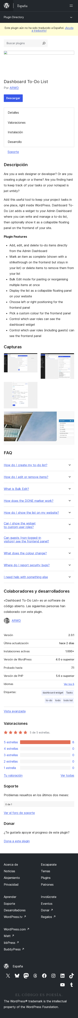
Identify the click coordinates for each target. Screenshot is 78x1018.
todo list (68, 700)
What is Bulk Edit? (16, 489)
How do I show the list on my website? (31, 512)
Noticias (9, 871)
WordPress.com (17, 929)
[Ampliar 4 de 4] (69, 416)
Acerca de (11, 864)
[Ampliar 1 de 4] (32, 358)
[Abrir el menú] (72, 5)
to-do (49, 700)
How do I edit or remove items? (26, 477)
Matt (9, 936)
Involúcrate (48, 897)
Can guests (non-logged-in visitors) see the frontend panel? (26, 539)
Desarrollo (15, 142)
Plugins (46, 878)
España (18, 966)
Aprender (10, 897)
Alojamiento (12, 878)
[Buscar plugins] (44, 43)
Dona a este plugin (17, 841)
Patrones (47, 884)
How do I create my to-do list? (25, 465)
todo (58, 700)
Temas (45, 871)
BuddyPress (14, 949)
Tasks (69, 692)
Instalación (15, 132)
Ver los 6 (69, 684)
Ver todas (67, 775)
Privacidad (11, 884)
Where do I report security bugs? (27, 565)
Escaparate (49, 864)
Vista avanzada (15, 711)
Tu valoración (13, 775)
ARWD (14, 88)
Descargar (13, 98)
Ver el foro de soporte (19, 813)
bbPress (11, 943)
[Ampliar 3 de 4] (32, 387)
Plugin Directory (14, 17)
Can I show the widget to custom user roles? (20, 525)
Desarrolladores (15, 910)
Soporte (13, 152)
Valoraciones (17, 122)
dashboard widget (53, 692)
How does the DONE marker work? (28, 501)
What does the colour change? (25, 553)
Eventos (46, 903)
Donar (47, 910)
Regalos (48, 917)
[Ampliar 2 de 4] (69, 358)
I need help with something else (26, 577)
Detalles (13, 112)
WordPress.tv (15, 917)
